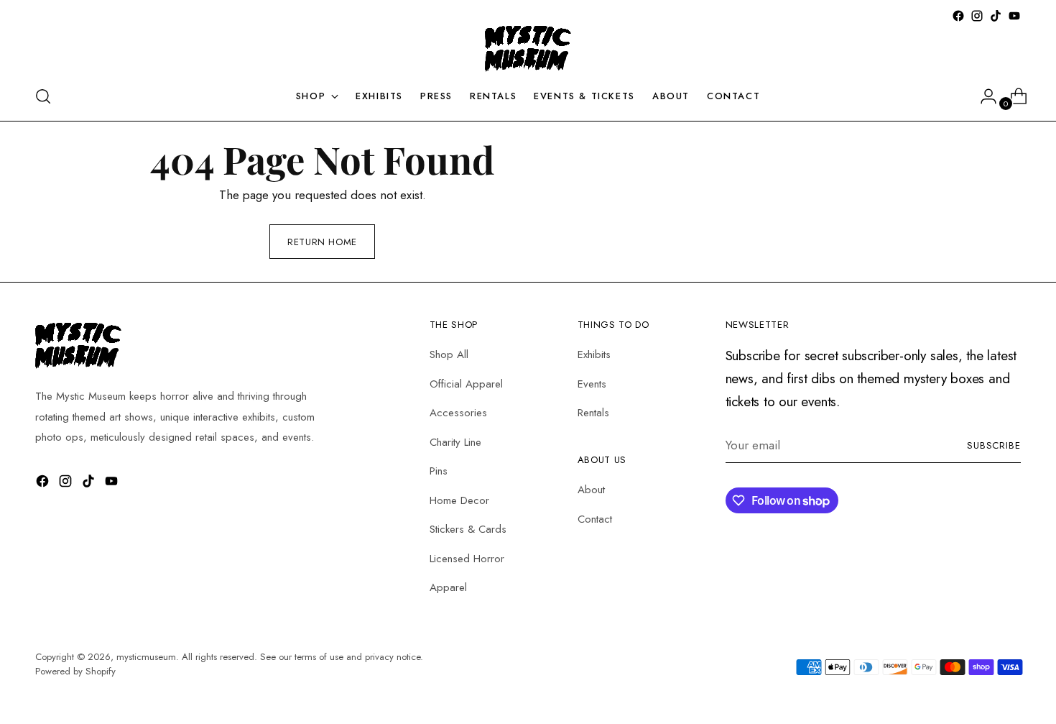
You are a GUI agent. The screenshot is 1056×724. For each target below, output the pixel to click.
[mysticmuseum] (528, 49)
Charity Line (455, 442)
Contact (595, 519)
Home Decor (459, 500)
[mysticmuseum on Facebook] (958, 15)
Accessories (458, 413)
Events (592, 384)
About (591, 490)
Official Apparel (466, 384)
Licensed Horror (467, 559)
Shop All (449, 354)
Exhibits (594, 354)
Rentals (593, 413)
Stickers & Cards (468, 529)
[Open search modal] (43, 96)
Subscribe (994, 445)
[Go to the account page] (982, 96)
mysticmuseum (146, 657)
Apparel (448, 587)
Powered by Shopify (75, 671)
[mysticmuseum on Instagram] (977, 15)
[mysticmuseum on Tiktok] (995, 15)
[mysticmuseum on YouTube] (1014, 15)
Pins (439, 471)
